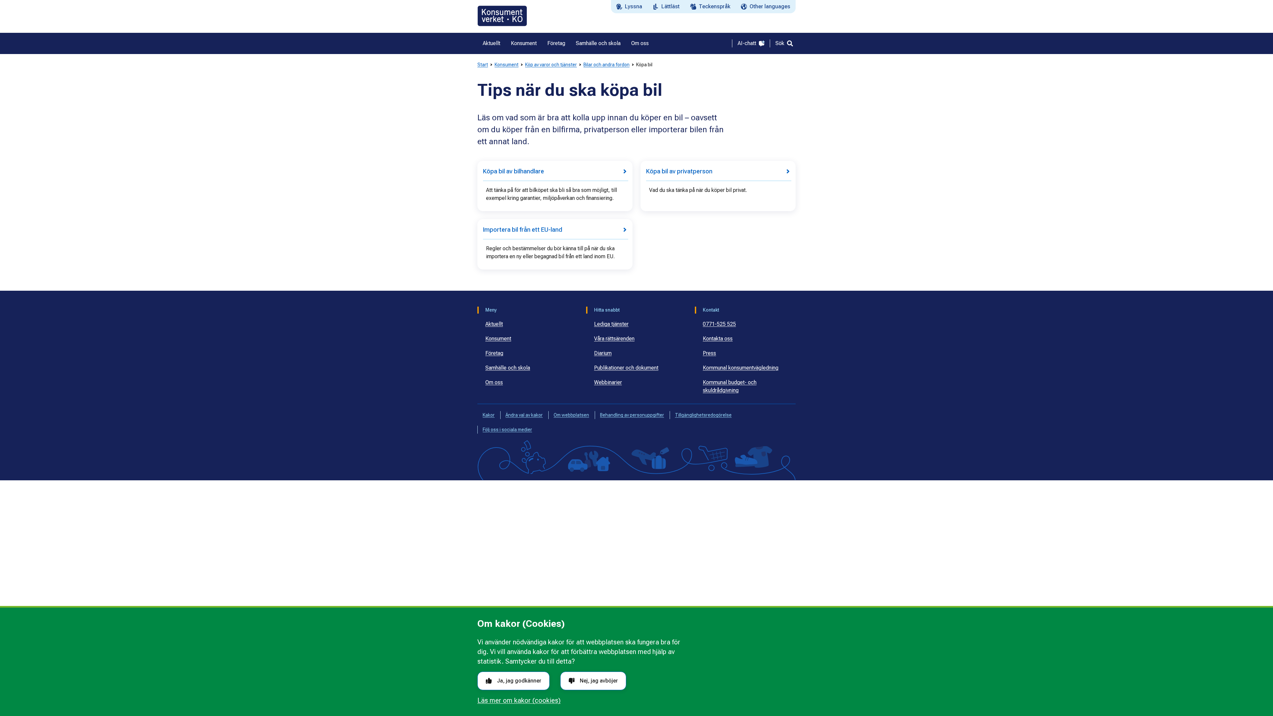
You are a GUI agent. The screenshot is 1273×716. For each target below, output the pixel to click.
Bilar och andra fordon (606, 64)
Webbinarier (608, 382)
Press (709, 353)
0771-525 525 (719, 324)
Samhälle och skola (507, 368)
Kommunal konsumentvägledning (740, 368)
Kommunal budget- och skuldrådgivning (730, 386)
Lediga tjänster (611, 324)
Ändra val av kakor (524, 415)
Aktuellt (494, 324)
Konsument (506, 64)
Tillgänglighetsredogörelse (703, 415)
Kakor (489, 415)
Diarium (603, 353)
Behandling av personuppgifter (632, 415)
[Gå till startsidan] (502, 16)
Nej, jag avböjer (599, 681)
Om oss (494, 382)
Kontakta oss (718, 338)
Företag (494, 353)
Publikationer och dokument (626, 368)
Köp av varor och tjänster (551, 64)
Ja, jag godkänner (519, 681)
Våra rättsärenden (614, 338)
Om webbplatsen (571, 415)
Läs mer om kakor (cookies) (519, 700)
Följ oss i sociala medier (507, 429)
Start (482, 64)
